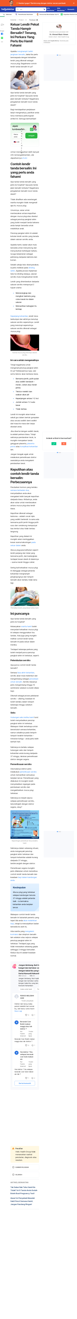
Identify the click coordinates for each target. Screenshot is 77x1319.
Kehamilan (13, 20)
